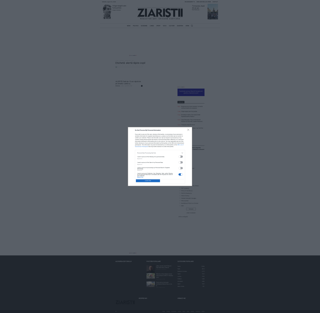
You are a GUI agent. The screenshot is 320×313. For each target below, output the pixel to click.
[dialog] (160, 156)
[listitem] (160, 153)
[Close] (188, 130)
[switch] (180, 157)
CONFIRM (148, 180)
